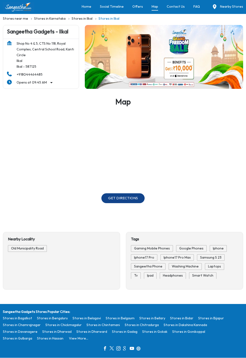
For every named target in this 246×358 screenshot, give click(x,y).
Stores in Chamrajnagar (22, 325)
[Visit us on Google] (126, 349)
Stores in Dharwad (57, 332)
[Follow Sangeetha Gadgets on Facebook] (106, 349)
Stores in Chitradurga (142, 325)
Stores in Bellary (152, 318)
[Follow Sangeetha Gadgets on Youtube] (133, 349)
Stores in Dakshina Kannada (185, 325)
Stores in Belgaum (120, 318)
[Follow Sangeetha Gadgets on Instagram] (119, 349)
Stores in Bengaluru (52, 318)
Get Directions (123, 198)
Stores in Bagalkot (17, 318)
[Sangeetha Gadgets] (18, 7)
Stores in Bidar (181, 318)
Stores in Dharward (91, 332)
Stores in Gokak (154, 332)
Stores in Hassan (50, 338)
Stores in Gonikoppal (188, 332)
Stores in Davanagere (20, 332)
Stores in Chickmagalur (63, 325)
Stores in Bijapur (211, 318)
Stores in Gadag (124, 332)
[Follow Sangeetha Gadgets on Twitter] (113, 349)
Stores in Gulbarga (17, 338)
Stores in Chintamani (103, 325)
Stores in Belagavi (87, 318)
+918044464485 (30, 74)
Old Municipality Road (27, 248)
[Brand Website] (139, 349)
